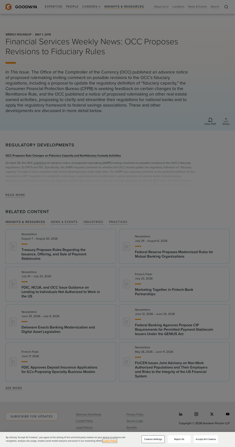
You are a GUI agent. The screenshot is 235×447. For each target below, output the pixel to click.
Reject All (179, 439)
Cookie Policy (110, 441)
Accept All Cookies (206, 439)
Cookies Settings (153, 439)
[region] (117, 439)
